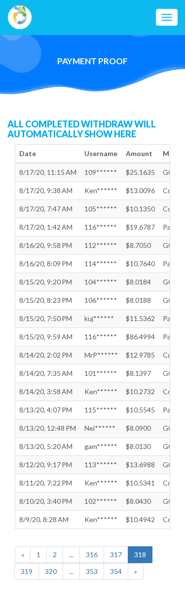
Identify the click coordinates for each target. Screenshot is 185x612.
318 (140, 554)
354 (116, 571)
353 (92, 571)
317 (116, 554)
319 (27, 571)
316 (92, 554)
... (71, 554)
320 (51, 571)
